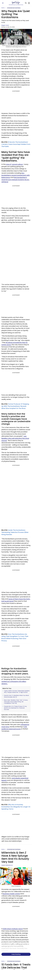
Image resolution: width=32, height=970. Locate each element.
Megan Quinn (5, 25)
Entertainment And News (13, 8)
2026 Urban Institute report (13, 929)
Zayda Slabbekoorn (7, 865)
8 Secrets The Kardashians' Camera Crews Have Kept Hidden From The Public (15, 144)
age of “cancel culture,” (15, 164)
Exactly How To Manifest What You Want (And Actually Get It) (16, 696)
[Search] (25, 3)
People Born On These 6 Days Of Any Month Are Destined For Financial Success (15, 708)
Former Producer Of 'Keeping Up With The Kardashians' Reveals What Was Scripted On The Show (15, 406)
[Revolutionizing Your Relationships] (16, 2)
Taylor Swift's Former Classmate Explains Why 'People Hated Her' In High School (16, 691)
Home (3, 8)
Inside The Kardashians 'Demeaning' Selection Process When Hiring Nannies (14, 532)
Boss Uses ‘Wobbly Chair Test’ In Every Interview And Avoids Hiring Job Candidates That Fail (16, 701)
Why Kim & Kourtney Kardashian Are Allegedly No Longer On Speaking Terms (15, 807)
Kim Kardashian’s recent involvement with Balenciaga (15, 175)
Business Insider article (11, 894)
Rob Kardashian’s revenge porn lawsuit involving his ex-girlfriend (15, 179)
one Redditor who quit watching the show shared (15, 438)
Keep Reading (16, 954)
